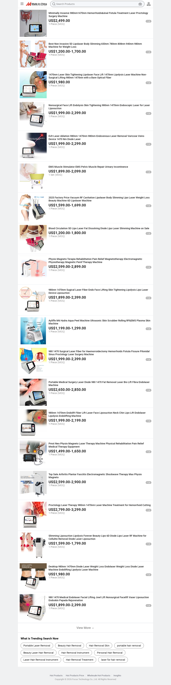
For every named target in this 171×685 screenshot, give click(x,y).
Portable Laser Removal (36, 645)
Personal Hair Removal (110, 652)
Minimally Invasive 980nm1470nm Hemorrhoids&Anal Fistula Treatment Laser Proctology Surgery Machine (98, 14)
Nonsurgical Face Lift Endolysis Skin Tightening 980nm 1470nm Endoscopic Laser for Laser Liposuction (99, 106)
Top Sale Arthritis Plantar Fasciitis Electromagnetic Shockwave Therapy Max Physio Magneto (95, 476)
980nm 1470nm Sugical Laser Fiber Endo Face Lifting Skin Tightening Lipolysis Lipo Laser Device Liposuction (98, 291)
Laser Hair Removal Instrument (40, 659)
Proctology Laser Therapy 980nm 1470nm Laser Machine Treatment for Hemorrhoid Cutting (100, 505)
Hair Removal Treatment (79, 659)
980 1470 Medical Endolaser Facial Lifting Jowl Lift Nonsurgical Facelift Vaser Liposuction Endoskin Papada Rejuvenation (99, 599)
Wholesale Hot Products (98, 675)
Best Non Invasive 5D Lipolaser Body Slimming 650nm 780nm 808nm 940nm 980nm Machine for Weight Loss (95, 45)
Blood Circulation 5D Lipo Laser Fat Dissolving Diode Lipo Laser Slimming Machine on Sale (99, 228)
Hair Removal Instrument (75, 652)
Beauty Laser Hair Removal (38, 652)
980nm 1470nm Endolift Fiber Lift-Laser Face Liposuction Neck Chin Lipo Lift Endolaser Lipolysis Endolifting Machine (97, 414)
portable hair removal (129, 645)
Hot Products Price (75, 675)
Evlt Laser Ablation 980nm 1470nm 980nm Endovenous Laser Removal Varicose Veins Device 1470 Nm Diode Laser (96, 137)
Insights (117, 675)
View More (84, 628)
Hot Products (56, 675)
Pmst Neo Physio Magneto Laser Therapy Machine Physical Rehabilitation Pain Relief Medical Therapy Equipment (96, 445)
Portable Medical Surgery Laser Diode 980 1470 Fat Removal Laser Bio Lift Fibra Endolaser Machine (99, 383)
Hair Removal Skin (99, 645)
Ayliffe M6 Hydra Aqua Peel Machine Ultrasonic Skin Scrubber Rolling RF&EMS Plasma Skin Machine (99, 322)
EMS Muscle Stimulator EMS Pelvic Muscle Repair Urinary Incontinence (88, 166)
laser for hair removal (113, 659)
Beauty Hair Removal (69, 645)
